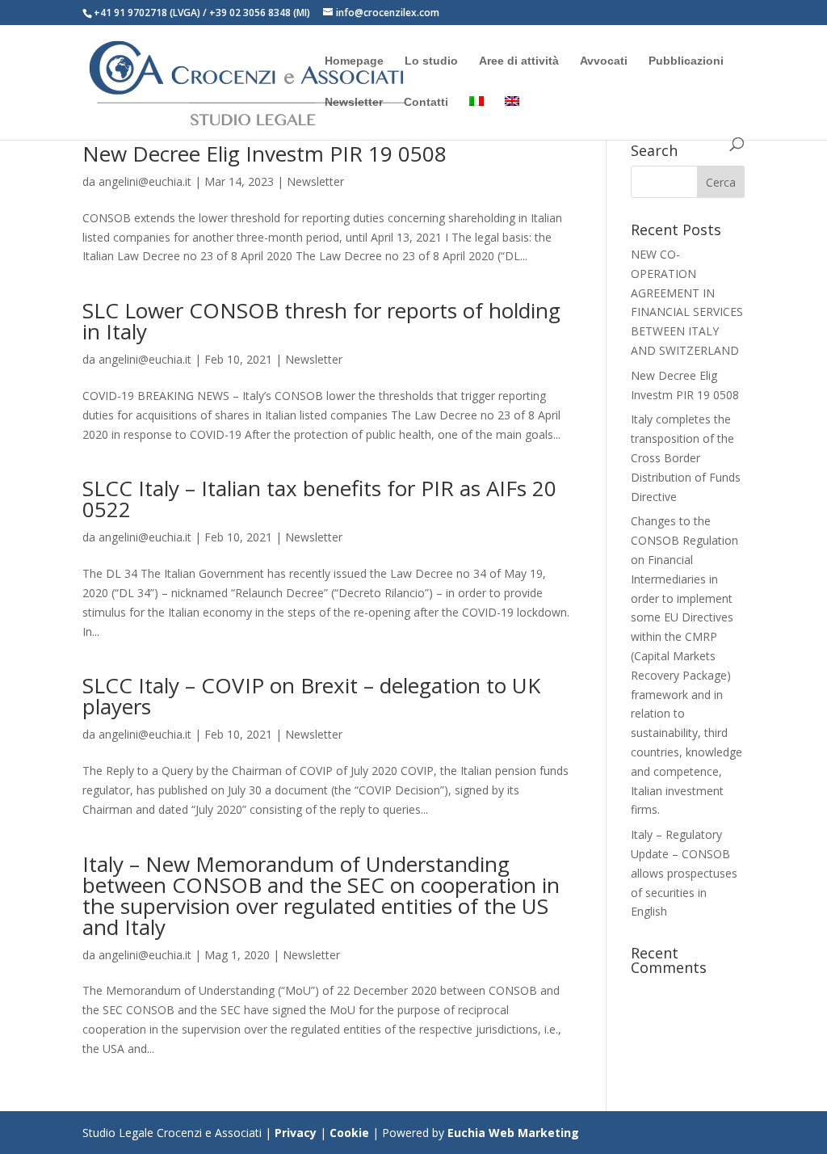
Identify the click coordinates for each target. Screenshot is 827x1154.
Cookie (349, 1132)
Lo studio (431, 61)
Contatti (426, 102)
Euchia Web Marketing (511, 1132)
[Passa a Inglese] (512, 116)
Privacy (296, 1132)
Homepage (354, 61)
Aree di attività (519, 61)
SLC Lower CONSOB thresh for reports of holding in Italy (321, 321)
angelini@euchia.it (145, 181)
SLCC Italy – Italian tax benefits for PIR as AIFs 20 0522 (319, 499)
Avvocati (604, 61)
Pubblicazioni (686, 61)
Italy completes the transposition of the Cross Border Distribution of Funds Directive (686, 457)
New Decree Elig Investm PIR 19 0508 (264, 153)
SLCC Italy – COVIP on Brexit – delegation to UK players (311, 696)
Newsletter (354, 102)
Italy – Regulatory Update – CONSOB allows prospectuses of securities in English (684, 873)
